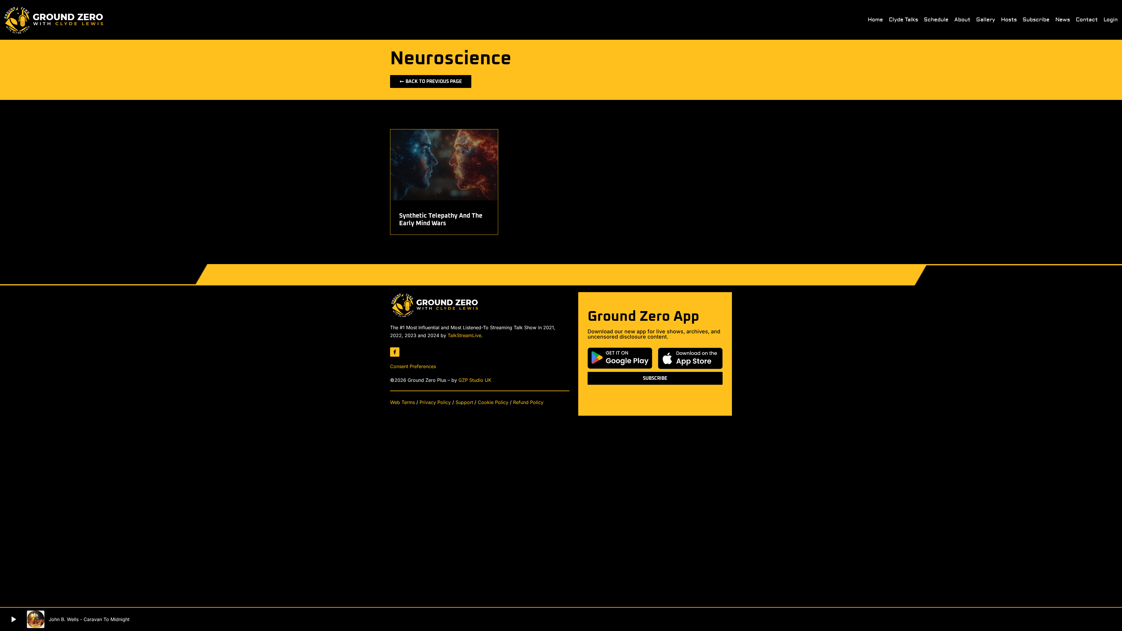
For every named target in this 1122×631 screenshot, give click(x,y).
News (1062, 20)
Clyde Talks (903, 20)
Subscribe (1036, 20)
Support (464, 402)
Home (875, 20)
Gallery (985, 20)
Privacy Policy (435, 402)
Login (1111, 20)
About (962, 20)
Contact (1087, 20)
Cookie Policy (493, 402)
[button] (13, 619)
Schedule (936, 20)
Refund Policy (528, 402)
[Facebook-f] (394, 352)
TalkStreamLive (464, 335)
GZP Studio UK (474, 380)
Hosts (1009, 20)
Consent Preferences (413, 366)
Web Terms (402, 402)
